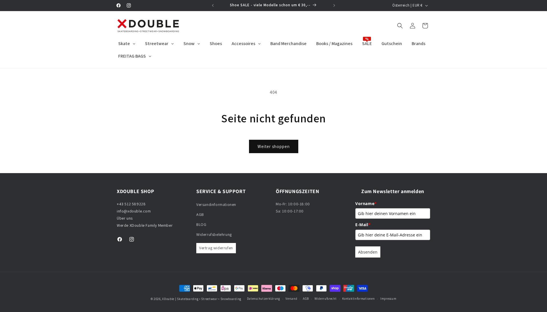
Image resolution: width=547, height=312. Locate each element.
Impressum (388, 299)
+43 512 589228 (131, 203)
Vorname (366, 203)
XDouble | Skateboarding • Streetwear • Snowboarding (201, 299)
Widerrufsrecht (326, 299)
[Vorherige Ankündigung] (213, 5)
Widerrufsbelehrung (214, 234)
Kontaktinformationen (358, 299)
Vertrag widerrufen (216, 248)
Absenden (367, 252)
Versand (291, 299)
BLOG (201, 224)
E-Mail (363, 224)
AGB (200, 214)
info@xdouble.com (134, 211)
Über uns (125, 218)
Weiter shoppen (274, 146)
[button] (400, 25)
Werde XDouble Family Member (145, 225)
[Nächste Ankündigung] (334, 5)
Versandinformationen (216, 204)
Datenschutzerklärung (263, 299)
